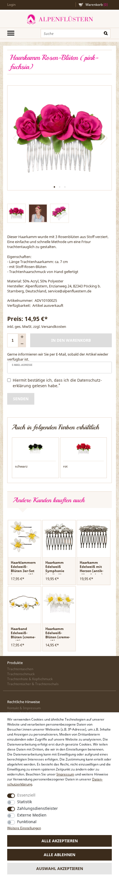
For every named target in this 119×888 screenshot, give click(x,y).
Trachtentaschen (20, 669)
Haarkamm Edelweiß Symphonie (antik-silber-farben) (56, 570)
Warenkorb (97, 4)
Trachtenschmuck (21, 674)
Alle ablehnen (59, 854)
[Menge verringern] (22, 343)
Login (11, 4)
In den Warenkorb (71, 340)
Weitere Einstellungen (24, 828)
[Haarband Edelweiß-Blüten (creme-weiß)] (24, 602)
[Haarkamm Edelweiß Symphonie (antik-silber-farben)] (59, 536)
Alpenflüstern (59, 19)
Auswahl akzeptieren (59, 868)
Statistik (24, 801)
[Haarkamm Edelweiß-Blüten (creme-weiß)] (59, 602)
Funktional (27, 821)
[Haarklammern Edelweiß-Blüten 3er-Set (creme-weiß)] (24, 536)
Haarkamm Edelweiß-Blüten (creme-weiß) (57, 635)
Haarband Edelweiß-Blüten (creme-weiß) (23, 635)
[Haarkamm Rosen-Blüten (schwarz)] (35, 448)
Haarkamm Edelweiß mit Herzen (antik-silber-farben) (91, 568)
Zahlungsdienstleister (37, 808)
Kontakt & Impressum (24, 708)
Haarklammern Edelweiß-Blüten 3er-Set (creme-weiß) (23, 568)
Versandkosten (53, 326)
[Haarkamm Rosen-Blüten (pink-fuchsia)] (59, 138)
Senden (21, 398)
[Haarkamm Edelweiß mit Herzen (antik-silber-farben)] (93, 536)
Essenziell (26, 795)
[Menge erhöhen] (22, 336)
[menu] (10, 33)
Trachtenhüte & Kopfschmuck (30, 679)
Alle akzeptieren (60, 840)
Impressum (65, 774)
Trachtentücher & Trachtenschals (33, 684)
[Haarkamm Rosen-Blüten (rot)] (83, 448)
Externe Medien (31, 815)
